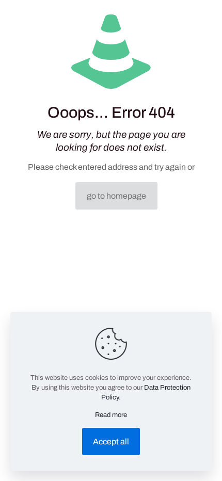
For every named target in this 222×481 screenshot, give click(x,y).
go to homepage (116, 195)
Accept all (111, 441)
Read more (111, 415)
